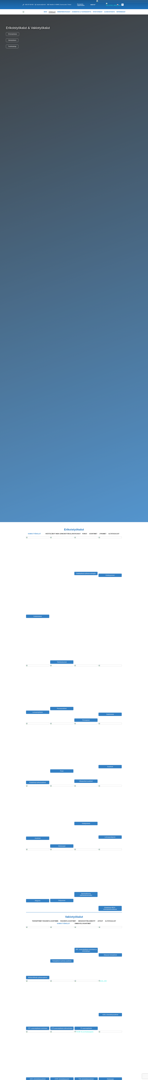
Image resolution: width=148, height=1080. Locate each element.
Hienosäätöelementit (86, 921)
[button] (122, 5)
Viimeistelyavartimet (83, 923)
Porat (84, 533)
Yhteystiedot (98, 12)
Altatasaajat (113, 533)
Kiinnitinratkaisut (63, 12)
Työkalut (52, 12)
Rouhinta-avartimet (68, 921)
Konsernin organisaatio (81, 4)
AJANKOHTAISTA (109, 12)
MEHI (45, 12)
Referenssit (120, 12)
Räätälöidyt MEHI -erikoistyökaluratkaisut (63, 533)
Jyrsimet (102, 533)
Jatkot (100, 921)
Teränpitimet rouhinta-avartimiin (45, 921)
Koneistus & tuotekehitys (81, 12)
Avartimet (93, 533)
